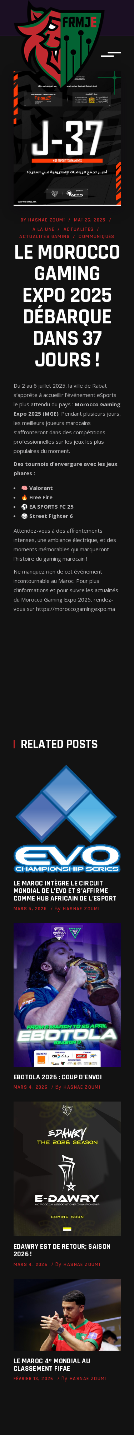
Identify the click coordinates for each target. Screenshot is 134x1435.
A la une (43, 229)
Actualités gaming (44, 236)
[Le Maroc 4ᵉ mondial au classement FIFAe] (67, 1315)
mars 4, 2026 (31, 1087)
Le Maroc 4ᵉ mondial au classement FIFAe (52, 1364)
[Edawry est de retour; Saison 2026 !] (67, 1169)
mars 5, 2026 (30, 909)
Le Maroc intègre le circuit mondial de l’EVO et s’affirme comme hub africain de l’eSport (65, 891)
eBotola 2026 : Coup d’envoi (58, 1077)
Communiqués (96, 236)
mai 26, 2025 (90, 220)
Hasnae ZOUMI (46, 220)
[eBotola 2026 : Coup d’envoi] (67, 995)
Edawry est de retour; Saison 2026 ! (62, 1250)
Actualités (79, 229)
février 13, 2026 (34, 1378)
